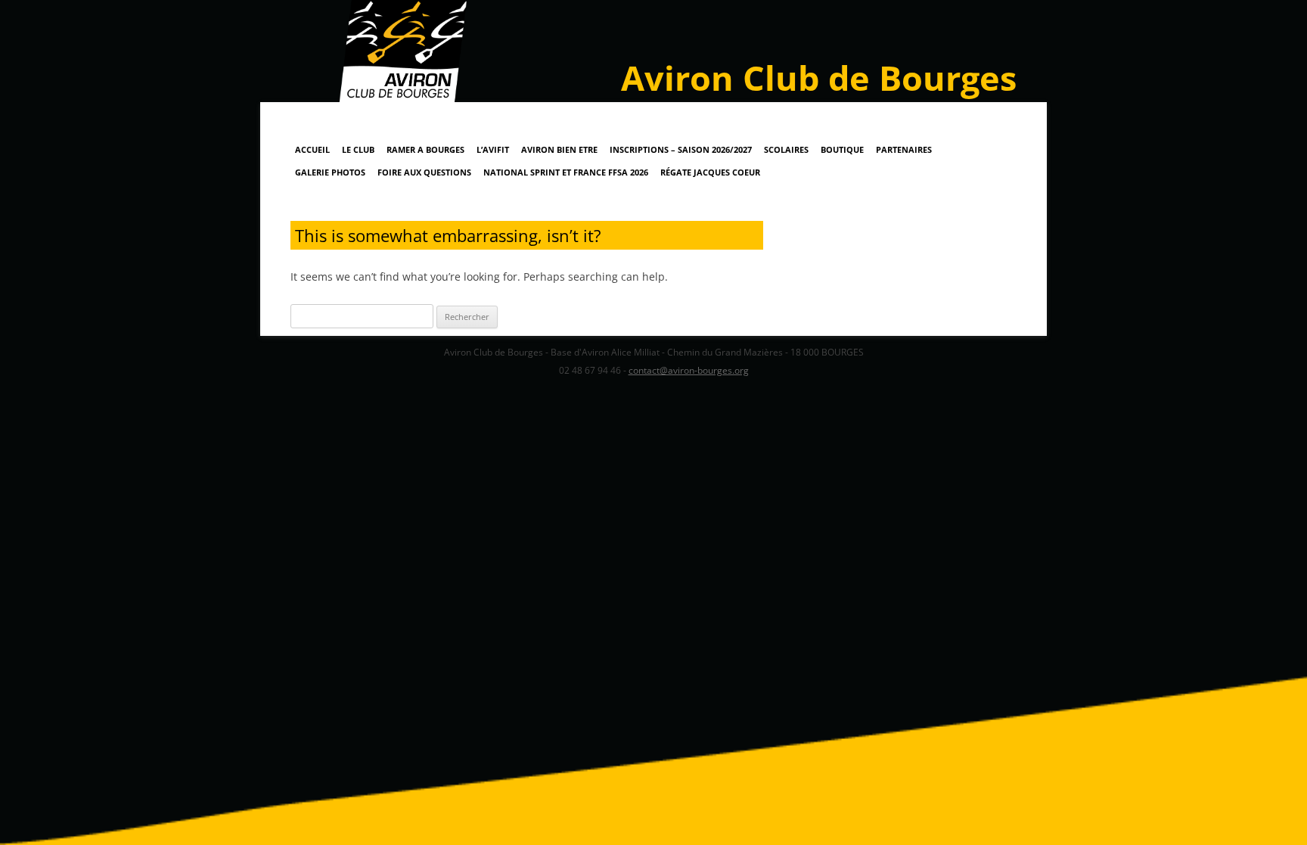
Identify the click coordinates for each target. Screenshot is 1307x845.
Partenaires (904, 149)
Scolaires (786, 149)
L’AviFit (493, 149)
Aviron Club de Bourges (819, 77)
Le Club (358, 149)
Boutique (842, 149)
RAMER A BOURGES (425, 149)
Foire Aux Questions (424, 172)
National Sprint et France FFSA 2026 (565, 172)
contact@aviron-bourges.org (689, 370)
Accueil (312, 149)
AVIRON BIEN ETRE (559, 149)
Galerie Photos (330, 172)
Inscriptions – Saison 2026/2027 (681, 149)
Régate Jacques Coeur (710, 172)
